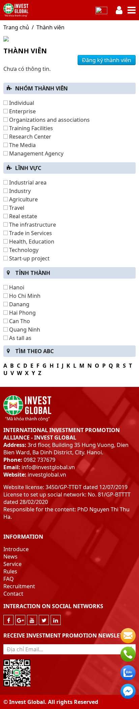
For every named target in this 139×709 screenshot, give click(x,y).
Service (12, 564)
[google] (20, 620)
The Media (22, 145)
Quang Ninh (24, 329)
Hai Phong (22, 312)
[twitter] (44, 620)
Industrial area (27, 182)
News (10, 556)
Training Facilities (30, 128)
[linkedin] (56, 620)
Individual (21, 103)
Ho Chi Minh (24, 296)
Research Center (29, 136)
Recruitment (19, 586)
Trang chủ (16, 27)
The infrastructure (32, 224)
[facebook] (8, 620)
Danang (18, 304)
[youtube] (32, 620)
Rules (10, 571)
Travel (16, 207)
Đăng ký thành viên (106, 60)
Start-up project (29, 258)
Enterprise (22, 111)
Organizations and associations (49, 119)
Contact (13, 593)
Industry (19, 191)
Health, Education (31, 241)
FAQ (8, 579)
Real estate (22, 216)
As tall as (19, 338)
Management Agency (35, 153)
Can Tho (19, 321)
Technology (23, 250)
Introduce (16, 549)
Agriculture (23, 199)
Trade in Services (30, 233)
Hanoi (16, 287)
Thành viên (50, 27)
